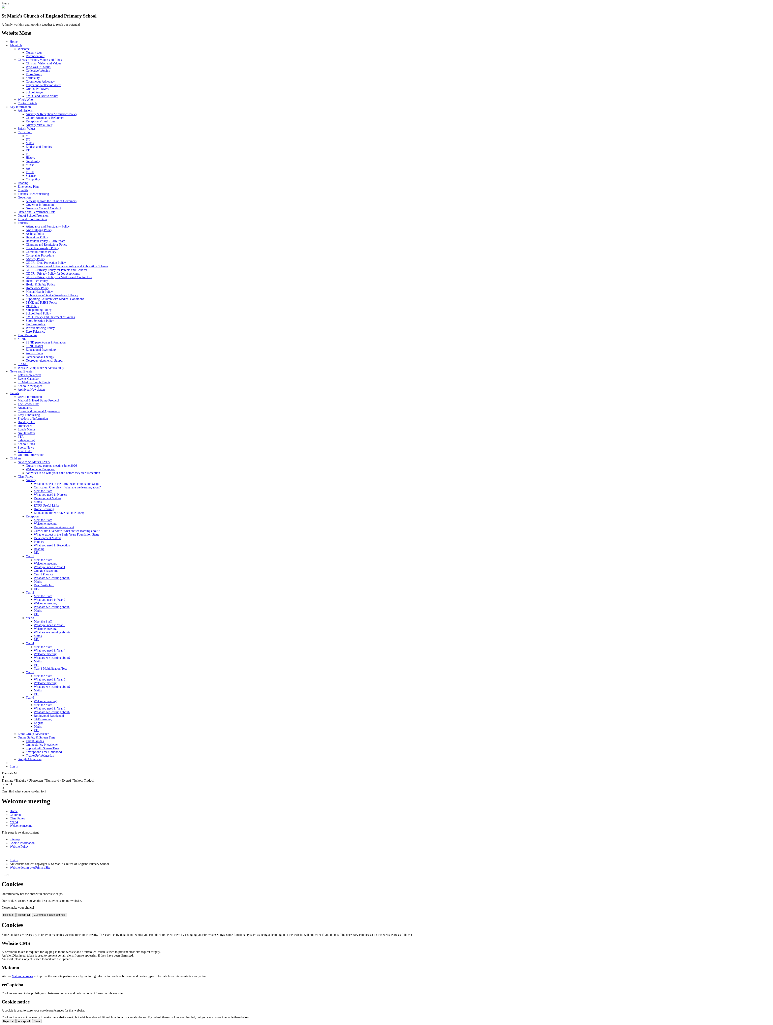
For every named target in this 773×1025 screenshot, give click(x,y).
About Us (16, 45)
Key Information (20, 107)
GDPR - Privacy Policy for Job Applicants (53, 273)
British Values (26, 128)
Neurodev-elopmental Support (45, 360)
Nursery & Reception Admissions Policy (51, 114)
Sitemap (15, 839)
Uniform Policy (35, 324)
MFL (29, 136)
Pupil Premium (27, 335)
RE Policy (32, 306)
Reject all (8, 914)
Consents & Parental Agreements (39, 411)
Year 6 (30, 697)
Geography (33, 161)
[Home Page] (3, 7)
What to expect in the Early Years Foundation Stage (66, 483)
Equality (23, 190)
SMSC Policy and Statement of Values (50, 317)
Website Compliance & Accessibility (41, 367)
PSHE (30, 172)
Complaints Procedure (40, 255)
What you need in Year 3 (49, 625)
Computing (33, 179)
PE (28, 154)
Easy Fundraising (29, 415)
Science (31, 175)
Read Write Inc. (44, 585)
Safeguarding (26, 440)
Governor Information (40, 204)
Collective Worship (38, 70)
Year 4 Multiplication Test (50, 668)
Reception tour (35, 56)
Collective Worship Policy (42, 248)
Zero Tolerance (35, 331)
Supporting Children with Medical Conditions (55, 299)
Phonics (39, 541)
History (30, 157)
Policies (23, 222)
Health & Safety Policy (40, 284)
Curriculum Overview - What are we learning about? (67, 487)
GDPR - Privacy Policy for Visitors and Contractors (59, 277)
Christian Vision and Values (43, 63)
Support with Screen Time (42, 748)
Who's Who (25, 99)
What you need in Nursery (50, 494)
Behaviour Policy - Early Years (45, 241)
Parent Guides (35, 741)
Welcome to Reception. (40, 469)
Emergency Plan (28, 186)
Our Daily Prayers (37, 88)
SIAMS (23, 364)
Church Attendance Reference (45, 117)
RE (28, 150)
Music (30, 165)
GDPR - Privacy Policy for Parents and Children (57, 270)
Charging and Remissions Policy (46, 244)
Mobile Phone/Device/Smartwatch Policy (52, 295)
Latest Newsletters (29, 375)
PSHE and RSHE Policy (41, 302)
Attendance (25, 407)
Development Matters (47, 498)
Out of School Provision (33, 215)
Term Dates (25, 451)
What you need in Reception (52, 545)
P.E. (36, 552)
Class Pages (25, 476)
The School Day (28, 404)
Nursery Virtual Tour (39, 125)
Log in (14, 766)
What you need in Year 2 (49, 599)
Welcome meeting (45, 523)
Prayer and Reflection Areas (43, 85)
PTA (21, 436)
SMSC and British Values (42, 96)
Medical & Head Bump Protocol (38, 400)
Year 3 (30, 618)
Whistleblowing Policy (40, 328)
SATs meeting (43, 719)
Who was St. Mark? (38, 67)
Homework (25, 425)
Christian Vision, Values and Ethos (40, 59)
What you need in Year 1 (49, 567)
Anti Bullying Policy (39, 230)
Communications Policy (41, 251)
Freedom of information (33, 418)
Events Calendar (28, 378)
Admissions (25, 110)
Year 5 (30, 672)
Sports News (26, 447)
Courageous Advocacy (40, 81)
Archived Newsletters (31, 389)
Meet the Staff (43, 491)
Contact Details (27, 103)
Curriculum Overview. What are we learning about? (67, 531)
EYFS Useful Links (46, 505)
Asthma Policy (35, 233)
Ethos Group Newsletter (33, 733)
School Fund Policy (38, 313)
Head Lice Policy (37, 280)
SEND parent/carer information (46, 342)
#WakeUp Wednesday (40, 755)
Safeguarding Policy (39, 309)
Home (14, 41)
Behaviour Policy (37, 237)
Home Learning (44, 509)
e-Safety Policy (35, 259)
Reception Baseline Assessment (54, 527)
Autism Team (34, 353)
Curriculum (25, 132)
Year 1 (30, 556)
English (38, 723)
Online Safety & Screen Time (36, 737)
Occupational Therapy (40, 357)
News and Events (21, 371)
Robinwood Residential (49, 715)
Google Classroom (46, 570)
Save (37, 1021)
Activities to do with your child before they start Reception (63, 473)
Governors (24, 197)
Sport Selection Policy (40, 320)
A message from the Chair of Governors (51, 201)
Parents (14, 393)
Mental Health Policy (39, 291)
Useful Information (30, 396)
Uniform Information (31, 454)
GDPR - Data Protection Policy (46, 262)
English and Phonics (39, 146)
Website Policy (19, 846)
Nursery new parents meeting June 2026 (51, 465)
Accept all (24, 914)
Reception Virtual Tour (40, 121)
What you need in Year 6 (49, 708)
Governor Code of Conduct (43, 208)
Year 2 (30, 592)
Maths (30, 143)
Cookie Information (22, 843)
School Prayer (35, 92)
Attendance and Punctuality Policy (48, 226)
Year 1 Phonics (43, 574)
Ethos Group (34, 74)
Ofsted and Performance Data (36, 212)
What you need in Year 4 (49, 650)
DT (28, 139)
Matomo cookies (22, 976)
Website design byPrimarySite (30, 867)
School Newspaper (30, 386)
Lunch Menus (26, 429)
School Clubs (26, 444)
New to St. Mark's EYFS (34, 462)
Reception (32, 516)
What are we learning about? (52, 578)
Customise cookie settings (49, 914)
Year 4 (30, 643)
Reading (23, 183)
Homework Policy (37, 288)
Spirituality (33, 78)
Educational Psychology (41, 349)
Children (15, 458)
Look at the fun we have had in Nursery (59, 512)
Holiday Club (26, 422)
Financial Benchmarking (33, 193)
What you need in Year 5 (49, 679)
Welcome (24, 49)
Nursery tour (34, 52)
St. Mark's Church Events (34, 382)
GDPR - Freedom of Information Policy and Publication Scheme (67, 266)
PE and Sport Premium (32, 219)
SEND (22, 338)
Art (28, 168)
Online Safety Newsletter (42, 744)
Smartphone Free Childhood (44, 752)
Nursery (31, 480)
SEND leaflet (34, 346)
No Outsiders (26, 433)
